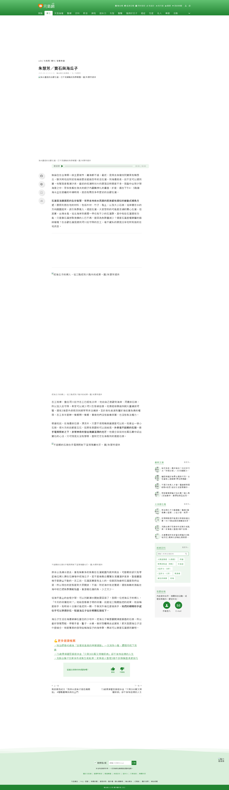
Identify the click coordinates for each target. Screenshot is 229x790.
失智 (112, 13)
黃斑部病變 (162, 578)
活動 (175, 13)
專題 (167, 13)
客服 (86, 781)
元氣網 (47, 60)
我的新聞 (178, 6)
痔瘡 (182, 559)
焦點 (40, 13)
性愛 (151, 13)
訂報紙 (137, 781)
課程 (93, 13)
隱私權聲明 (119, 781)
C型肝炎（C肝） (164, 573)
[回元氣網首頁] (49, 5)
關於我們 (145, 781)
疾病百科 (117, 774)
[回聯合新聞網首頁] (40, 6)
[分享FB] (41, 176)
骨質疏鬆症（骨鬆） (166, 564)
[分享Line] (41, 184)
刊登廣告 (74, 781)
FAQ (82, 781)
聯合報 (120, 6)
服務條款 (103, 781)
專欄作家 (142, 774)
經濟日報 (130, 6)
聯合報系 (128, 781)
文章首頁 (133, 774)
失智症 (181, 564)
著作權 (110, 781)
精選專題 (108, 774)
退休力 (102, 13)
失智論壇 (58, 13)
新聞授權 (94, 781)
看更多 (187, 462)
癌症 (143, 13)
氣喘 (172, 578)
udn (40, 60)
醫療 (69, 13)
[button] (189, 13)
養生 (48, 13)
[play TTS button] (62, 166)
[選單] (189, 6)
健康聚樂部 (98, 774)
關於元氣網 (87, 774)
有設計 (151, 6)
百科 (77, 13)
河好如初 (141, 6)
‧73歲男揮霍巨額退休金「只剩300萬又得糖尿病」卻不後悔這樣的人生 (94, 654)
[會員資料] (185, 6)
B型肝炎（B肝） (165, 568)
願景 (169, 6)
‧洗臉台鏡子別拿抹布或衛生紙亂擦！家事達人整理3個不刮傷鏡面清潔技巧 (96, 658)
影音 (85, 13)
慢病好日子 (131, 13)
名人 (159, 13)
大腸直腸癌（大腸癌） (167, 559)
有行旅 (160, 6)
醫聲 (120, 13)
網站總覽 (154, 781)
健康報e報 (102, 763)
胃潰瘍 (177, 573)
